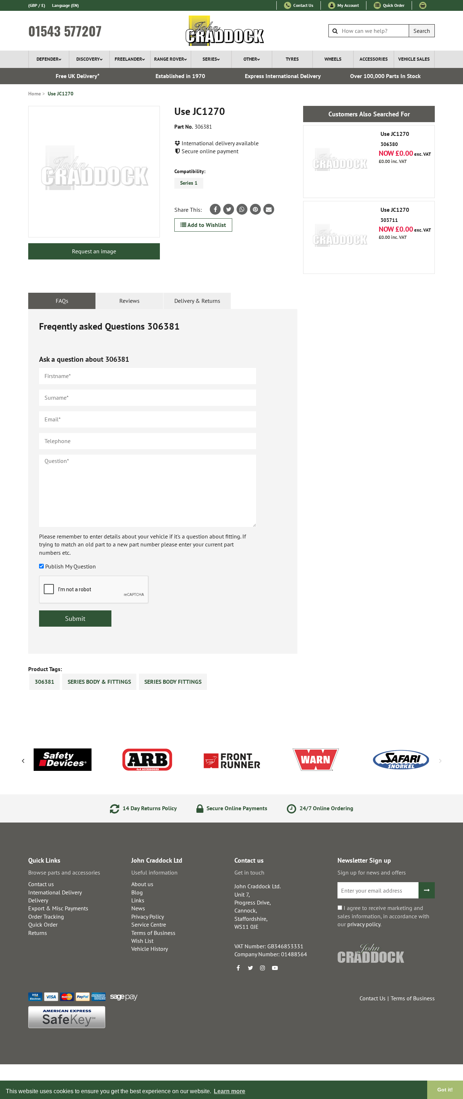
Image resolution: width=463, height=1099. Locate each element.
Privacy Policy (147, 916)
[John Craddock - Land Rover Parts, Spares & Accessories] (231, 31)
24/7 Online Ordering (325, 808)
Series (210, 59)
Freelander (128, 59)
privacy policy (363, 924)
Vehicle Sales (414, 59)
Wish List (142, 940)
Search (421, 30)
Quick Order (393, 5)
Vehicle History (149, 948)
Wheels (332, 59)
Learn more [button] (229, 1091)
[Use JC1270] (94, 171)
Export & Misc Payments (58, 908)
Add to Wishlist (206, 224)
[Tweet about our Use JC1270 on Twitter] (228, 209)
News (138, 908)
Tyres (292, 59)
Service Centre (148, 924)
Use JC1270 (60, 93)
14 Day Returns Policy (149, 808)
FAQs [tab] (62, 300)
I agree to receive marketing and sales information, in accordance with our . (383, 916)
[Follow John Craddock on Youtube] (275, 967)
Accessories (374, 59)
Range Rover (169, 59)
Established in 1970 (180, 76)
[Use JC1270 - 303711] (339, 237)
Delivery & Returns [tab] (197, 300)
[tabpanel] (162, 481)
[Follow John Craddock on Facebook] (238, 967)
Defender (48, 59)
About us (142, 884)
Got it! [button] (445, 1089)
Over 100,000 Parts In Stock (385, 76)
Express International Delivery (283, 76)
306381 (44, 681)
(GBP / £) (36, 5)
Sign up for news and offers (371, 872)
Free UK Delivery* (77, 76)
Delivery (38, 900)
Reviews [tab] (129, 300)
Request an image (94, 251)
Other (250, 59)
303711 (395, 215)
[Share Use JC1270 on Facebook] (215, 209)
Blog (137, 892)
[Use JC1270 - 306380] (339, 161)
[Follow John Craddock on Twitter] (250, 967)
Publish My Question (70, 566)
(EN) (65, 5)
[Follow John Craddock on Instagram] (262, 967)
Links (137, 900)
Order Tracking (46, 916)
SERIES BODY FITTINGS (172, 681)
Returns (37, 932)
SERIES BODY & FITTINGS (99, 681)
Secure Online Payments (236, 808)
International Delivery (55, 892)
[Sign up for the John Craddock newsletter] (427, 890)
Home (34, 93)
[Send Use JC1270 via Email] (268, 209)
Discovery (88, 59)
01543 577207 (65, 30)
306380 (395, 139)
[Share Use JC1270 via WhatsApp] (242, 209)
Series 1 (188, 183)
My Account (347, 5)
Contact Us (302, 5)
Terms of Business (153, 932)
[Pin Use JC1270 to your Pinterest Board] (255, 209)
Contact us (41, 884)
